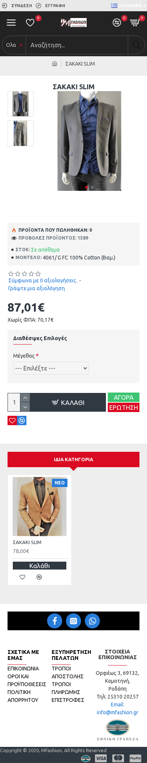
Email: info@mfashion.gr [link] (117, 708)
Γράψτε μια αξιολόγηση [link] (36, 288)
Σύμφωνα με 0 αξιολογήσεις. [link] (42, 280)
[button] (86, 187)
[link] (17, 5)
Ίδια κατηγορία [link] (73, 459)
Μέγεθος (24, 356)
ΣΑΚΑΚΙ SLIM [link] (27, 542)
